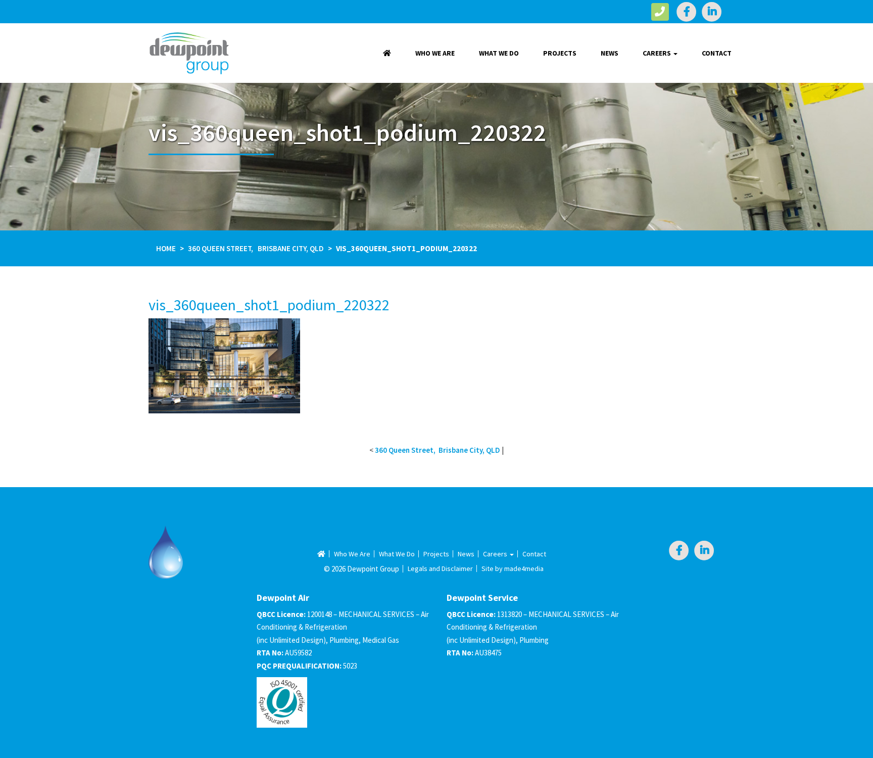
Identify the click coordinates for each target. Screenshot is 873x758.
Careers (657, 53)
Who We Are (435, 53)
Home (166, 248)
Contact (717, 53)
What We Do (499, 53)
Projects (559, 53)
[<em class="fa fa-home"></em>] (387, 53)
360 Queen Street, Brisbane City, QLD (256, 248)
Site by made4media (512, 568)
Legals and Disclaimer (440, 568)
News (609, 53)
